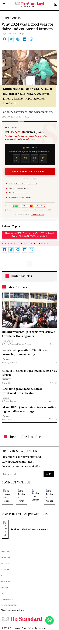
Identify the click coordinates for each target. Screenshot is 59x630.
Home (6, 18)
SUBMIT (49, 474)
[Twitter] (23, 496)
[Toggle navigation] (4, 4)
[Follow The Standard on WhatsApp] (49, 620)
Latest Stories (16, 287)
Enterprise (16, 18)
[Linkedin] (37, 496)
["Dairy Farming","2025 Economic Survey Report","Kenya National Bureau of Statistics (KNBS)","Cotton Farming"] (29, 234)
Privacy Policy (7, 599)
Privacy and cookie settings (12, 610)
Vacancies (5, 570)
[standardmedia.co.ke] (29, 4)
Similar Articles (20, 276)
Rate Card (5, 564)
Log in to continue (37, 214)
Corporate (5, 552)
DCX (2, 576)
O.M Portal (5, 582)
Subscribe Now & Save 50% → (29, 171)
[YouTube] (51, 496)
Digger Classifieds (23, 529)
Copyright (5, 587)
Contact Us (5, 558)
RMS (2, 593)
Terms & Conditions (9, 605)
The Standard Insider (24, 437)
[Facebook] (9, 496)
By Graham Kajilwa (10, 34)
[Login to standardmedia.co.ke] (55, 4)
